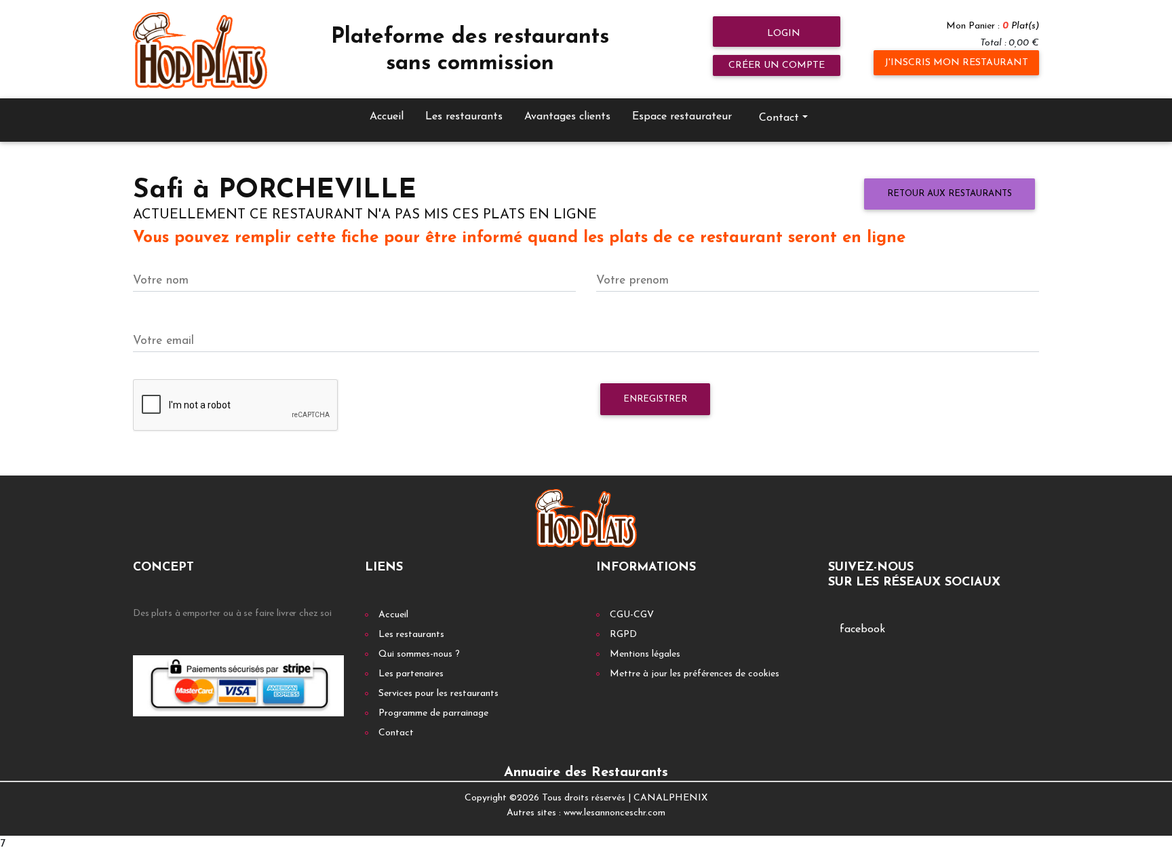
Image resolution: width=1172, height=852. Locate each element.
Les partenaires (411, 674)
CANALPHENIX (670, 798)
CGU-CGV (632, 615)
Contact (396, 733)
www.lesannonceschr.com (614, 813)
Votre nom (161, 280)
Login (782, 33)
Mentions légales (645, 654)
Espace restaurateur (682, 116)
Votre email (163, 341)
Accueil (387, 116)
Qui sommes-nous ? (419, 654)
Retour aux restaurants (949, 193)
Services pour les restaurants (438, 694)
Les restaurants (464, 116)
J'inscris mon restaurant (956, 63)
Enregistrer (655, 399)
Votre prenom (632, 280)
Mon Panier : (992, 26)
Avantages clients (567, 116)
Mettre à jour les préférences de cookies (694, 674)
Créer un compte (776, 65)
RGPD (623, 635)
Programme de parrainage (433, 713)
